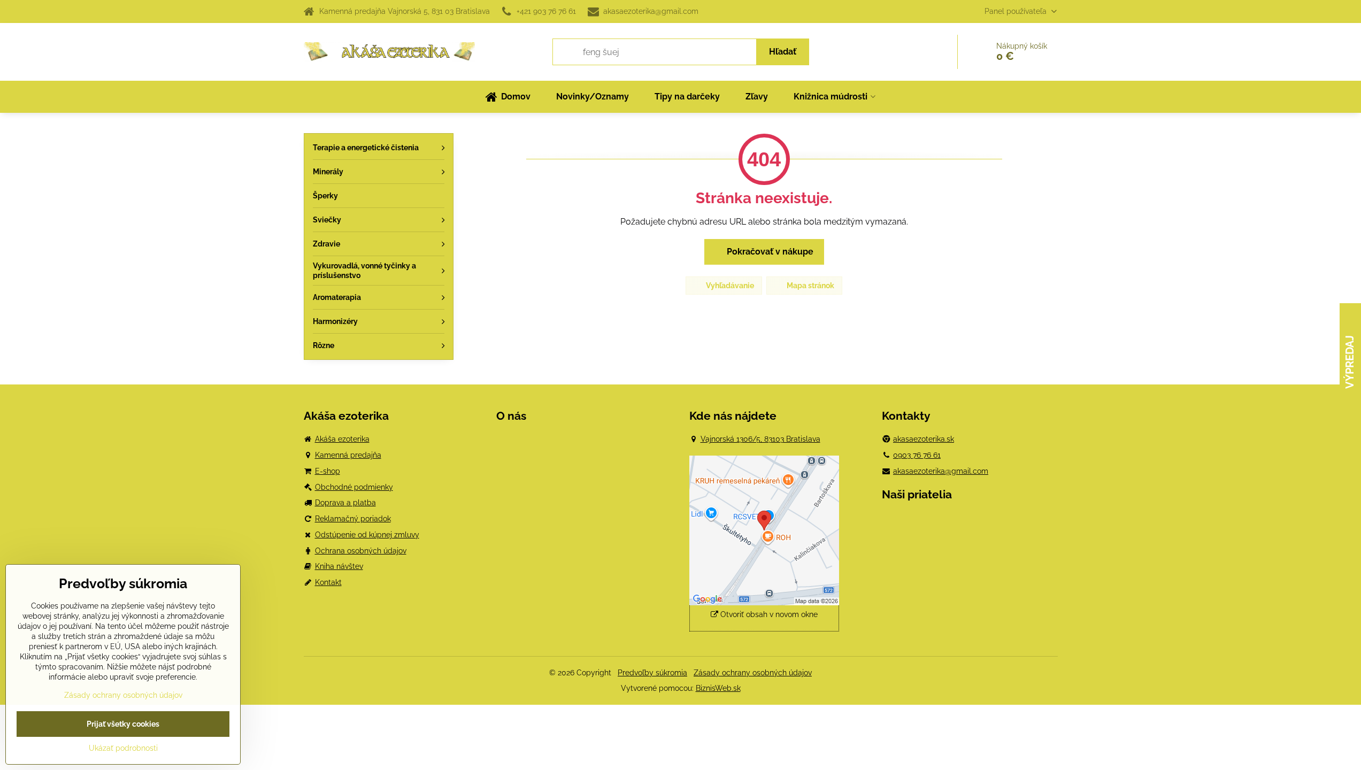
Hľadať (782, 52)
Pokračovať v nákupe (769, 252)
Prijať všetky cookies (123, 724)
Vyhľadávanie (729, 285)
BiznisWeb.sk (718, 688)
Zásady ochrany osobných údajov (753, 672)
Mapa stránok (809, 285)
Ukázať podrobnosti (123, 748)
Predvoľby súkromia (652, 672)
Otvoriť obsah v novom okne (768, 614)
